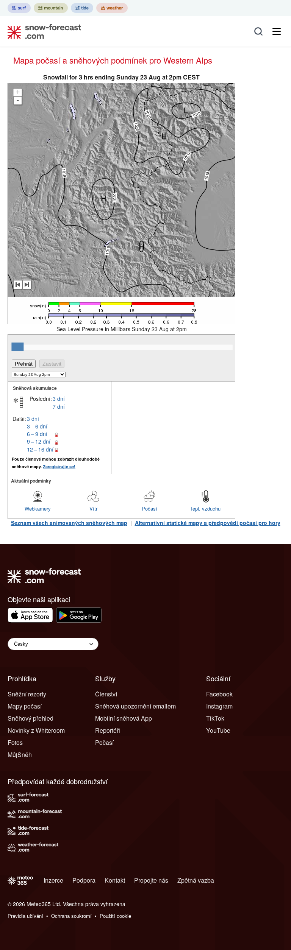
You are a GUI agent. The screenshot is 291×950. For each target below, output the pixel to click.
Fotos (15, 742)
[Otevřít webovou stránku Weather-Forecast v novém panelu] (112, 8)
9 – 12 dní (38, 441)
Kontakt (115, 880)
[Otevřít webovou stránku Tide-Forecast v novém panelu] (82, 8)
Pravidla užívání (25, 915)
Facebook (219, 694)
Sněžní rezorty (27, 694)
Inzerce (53, 880)
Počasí (149, 508)
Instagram (219, 706)
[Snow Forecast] (42, 31)
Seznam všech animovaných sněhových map (69, 522)
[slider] (17, 347)
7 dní (59, 406)
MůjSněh (20, 754)
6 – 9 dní (37, 434)
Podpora (83, 880)
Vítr (93, 508)
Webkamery (38, 508)
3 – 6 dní (37, 426)
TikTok (215, 718)
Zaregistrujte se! (59, 466)
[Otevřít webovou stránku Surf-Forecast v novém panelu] (19, 8)
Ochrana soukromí (71, 915)
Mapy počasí (25, 706)
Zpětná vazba (195, 880)
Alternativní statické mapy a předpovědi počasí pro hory (207, 522)
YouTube (218, 730)
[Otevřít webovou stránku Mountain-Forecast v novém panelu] (51, 8)
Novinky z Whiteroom (36, 730)
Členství (106, 694)
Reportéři (107, 730)
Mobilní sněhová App (123, 718)
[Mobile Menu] (276, 31)
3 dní (59, 398)
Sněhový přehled (30, 718)
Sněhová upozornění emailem (135, 706)
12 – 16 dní (40, 449)
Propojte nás (151, 880)
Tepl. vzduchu (205, 508)
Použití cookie (115, 915)
